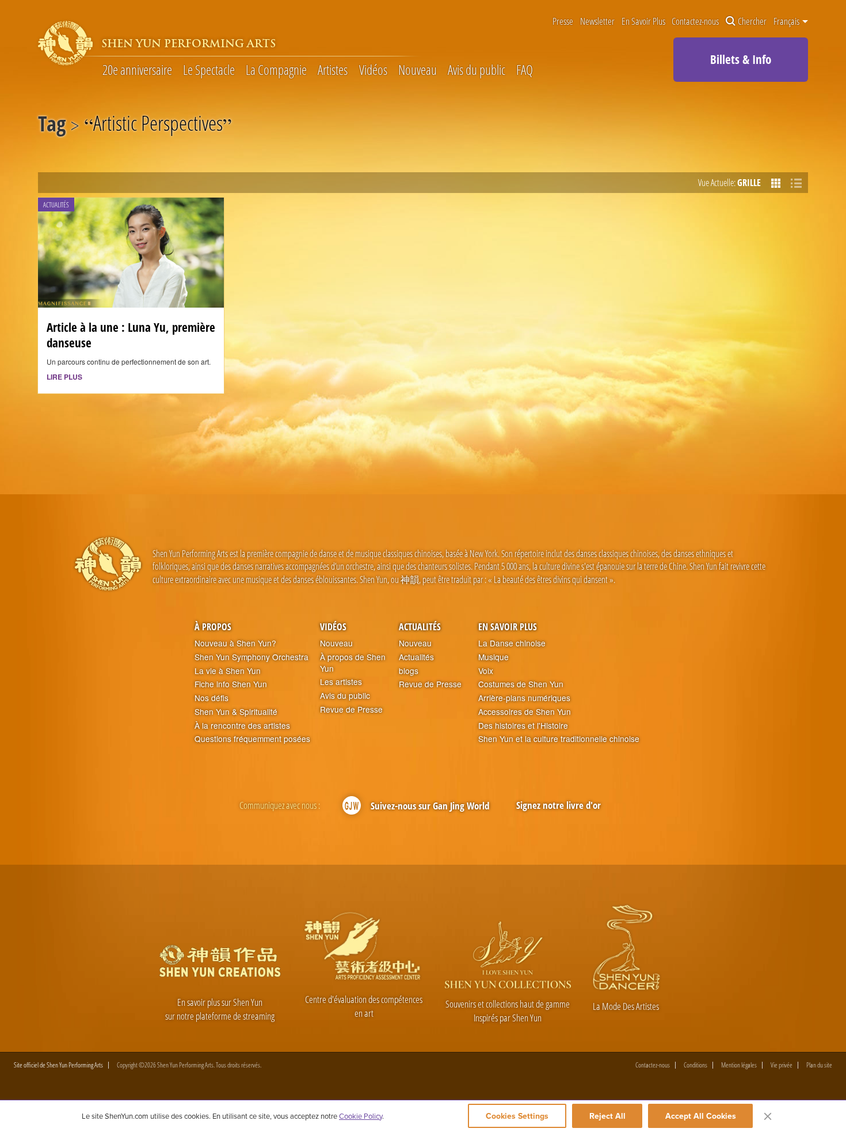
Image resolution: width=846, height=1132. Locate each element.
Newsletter (597, 21)
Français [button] (787, 21)
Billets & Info (740, 59)
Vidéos (373, 70)
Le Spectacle (209, 70)
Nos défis (211, 697)
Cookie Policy (360, 1116)
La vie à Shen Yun (228, 670)
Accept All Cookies (700, 1116)
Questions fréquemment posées (252, 738)
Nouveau (417, 70)
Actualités (420, 626)
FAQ (524, 70)
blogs (408, 670)
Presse (562, 21)
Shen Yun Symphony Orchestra (251, 657)
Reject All (607, 1116)
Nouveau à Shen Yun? (235, 643)
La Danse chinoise (512, 643)
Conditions (695, 1065)
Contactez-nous (695, 21)
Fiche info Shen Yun (231, 684)
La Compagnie (276, 70)
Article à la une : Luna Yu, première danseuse (131, 335)
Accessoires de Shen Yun (524, 711)
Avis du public (476, 70)
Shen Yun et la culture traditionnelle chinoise (558, 738)
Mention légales (739, 1065)
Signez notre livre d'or (558, 805)
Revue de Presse (351, 709)
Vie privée (781, 1065)
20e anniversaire (137, 70)
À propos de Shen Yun (353, 663)
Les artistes (341, 681)
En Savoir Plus (643, 21)
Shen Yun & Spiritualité (236, 711)
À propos (213, 626)
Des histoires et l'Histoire (523, 725)
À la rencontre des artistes (242, 725)
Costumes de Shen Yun (520, 684)
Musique (493, 657)
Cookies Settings (517, 1116)
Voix (485, 670)
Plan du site (819, 1065)
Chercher (752, 21)
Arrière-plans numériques (524, 697)
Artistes (333, 70)
